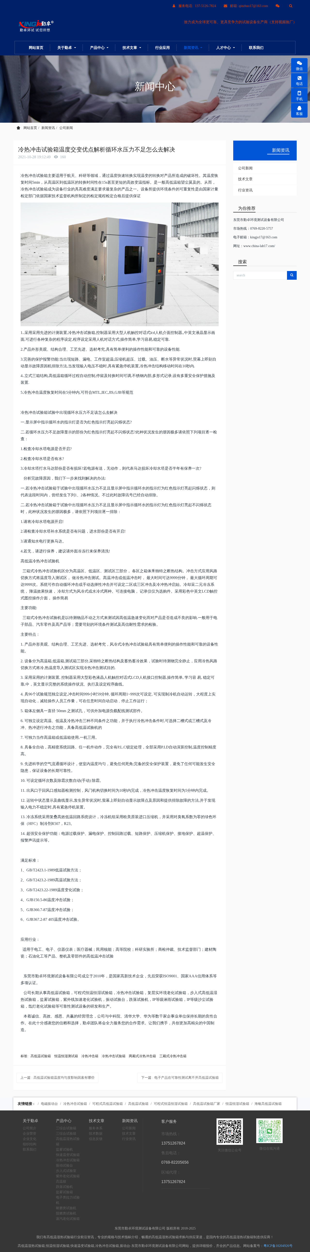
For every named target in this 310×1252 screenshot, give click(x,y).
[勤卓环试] (35, 26)
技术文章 (245, 179)
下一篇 (180, 1077)
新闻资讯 (48, 128)
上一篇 (57, 1077)
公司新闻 (66, 128)
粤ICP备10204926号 (278, 1246)
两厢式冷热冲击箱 (142, 1056)
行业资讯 (245, 190)
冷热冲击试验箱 (113, 1056)
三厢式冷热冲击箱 (172, 1056)
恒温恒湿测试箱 (66, 1056)
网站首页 (36, 47)
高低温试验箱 (41, 1056)
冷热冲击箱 (89, 1056)
